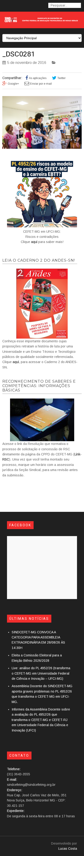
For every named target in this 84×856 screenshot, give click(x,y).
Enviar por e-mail (41, 83)
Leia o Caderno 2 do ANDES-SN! (38, 260)
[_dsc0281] (42, 147)
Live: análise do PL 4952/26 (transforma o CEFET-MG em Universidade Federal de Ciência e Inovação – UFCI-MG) (41, 673)
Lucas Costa (67, 848)
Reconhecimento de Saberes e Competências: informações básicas (39, 385)
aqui (34, 242)
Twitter (61, 78)
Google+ (13, 83)
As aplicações (37, 78)
